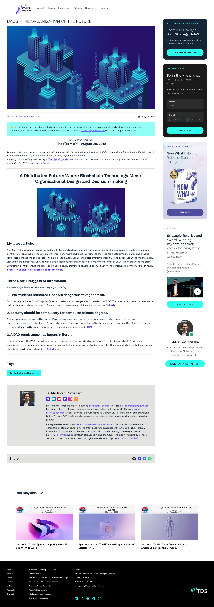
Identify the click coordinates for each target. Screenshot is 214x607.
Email (172, 115)
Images (10, 582)
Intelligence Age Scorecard (40, 594)
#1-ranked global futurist (134, 405)
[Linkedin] (54, 399)
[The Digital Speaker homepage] (23, 8)
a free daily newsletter (93, 130)
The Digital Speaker (99, 405)
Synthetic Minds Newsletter (24, 372)
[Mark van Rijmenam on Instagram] (99, 598)
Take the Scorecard (185, 52)
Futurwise (61, 434)
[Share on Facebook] (144, 458)
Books (9, 578)
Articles (78, 7)
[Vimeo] (65, 399)
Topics (51, 7)
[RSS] (76, 399)
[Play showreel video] (185, 287)
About (40, 7)
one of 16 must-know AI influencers (96, 424)
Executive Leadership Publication (42, 569)
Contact (104, 7)
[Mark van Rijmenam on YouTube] (87, 598)
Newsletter (91, 7)
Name (172, 101)
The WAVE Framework (38, 590)
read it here (41, 163)
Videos (10, 586)
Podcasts (11, 590)
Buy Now (185, 212)
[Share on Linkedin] (134, 458)
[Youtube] (59, 399)
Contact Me (185, 304)
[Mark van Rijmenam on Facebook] (93, 598)
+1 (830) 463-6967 (128, 438)
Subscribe (185, 130)
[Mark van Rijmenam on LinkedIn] (76, 598)
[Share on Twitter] (139, 458)
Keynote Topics (35, 573)
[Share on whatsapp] (150, 458)
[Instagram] (70, 399)
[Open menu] (8, 8)
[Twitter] (48, 399)
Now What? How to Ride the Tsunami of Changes (49, 578)
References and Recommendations (43, 582)
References (64, 7)
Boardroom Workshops (38, 598)
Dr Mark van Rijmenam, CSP (24, 116)
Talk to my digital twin (185, 363)
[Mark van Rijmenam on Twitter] (82, 598)
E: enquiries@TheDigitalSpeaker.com (90, 586)
